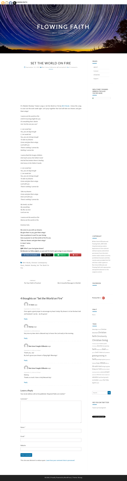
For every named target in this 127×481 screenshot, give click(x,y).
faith (94, 349)
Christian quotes (103, 343)
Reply (25, 319)
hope (98, 363)
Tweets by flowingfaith (99, 408)
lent (108, 363)
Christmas (94, 346)
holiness (94, 363)
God (104, 349)
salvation (95, 377)
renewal (103, 374)
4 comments (73, 67)
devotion (100, 346)
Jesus (102, 362)
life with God (96, 366)
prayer (107, 372)
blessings (95, 329)
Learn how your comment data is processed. (60, 460)
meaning (94, 372)
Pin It (93, 315)
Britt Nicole (65, 106)
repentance (107, 374)
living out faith (97, 369)
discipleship (106, 346)
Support (96, 78)
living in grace (106, 366)
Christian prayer (95, 343)
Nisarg (80, 477)
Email (22, 436)
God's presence (106, 352)
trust (97, 383)
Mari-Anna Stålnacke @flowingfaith (54, 67)
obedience (98, 372)
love (103, 369)
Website (23, 445)
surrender (95, 380)
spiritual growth (103, 377)
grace (94, 355)
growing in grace (101, 359)
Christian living (100, 340)
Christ (99, 329)
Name (22, 427)
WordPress (67, 477)
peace (102, 372)
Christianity (102, 336)
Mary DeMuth (107, 369)
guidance (108, 359)
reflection (98, 374)
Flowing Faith (21, 2)
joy (106, 363)
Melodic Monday (30, 265)
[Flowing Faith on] (98, 300)
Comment (24, 399)
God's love (98, 352)
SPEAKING (97, 75)
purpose (94, 374)
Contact (96, 71)
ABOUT (96, 67)
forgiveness (99, 349)
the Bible (100, 380)
